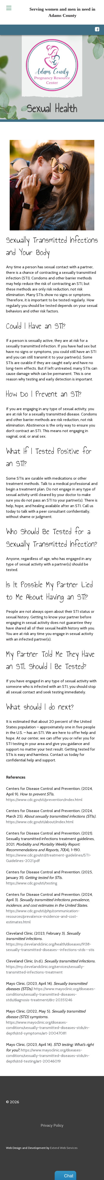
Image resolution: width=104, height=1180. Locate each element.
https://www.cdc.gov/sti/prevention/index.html (44, 799)
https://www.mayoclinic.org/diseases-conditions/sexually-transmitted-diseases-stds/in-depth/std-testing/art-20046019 (47, 1055)
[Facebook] (97, 29)
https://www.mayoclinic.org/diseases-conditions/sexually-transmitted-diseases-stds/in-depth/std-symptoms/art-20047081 (47, 1028)
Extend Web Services (63, 1148)
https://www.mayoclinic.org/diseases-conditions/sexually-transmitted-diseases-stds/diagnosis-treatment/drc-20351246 (50, 994)
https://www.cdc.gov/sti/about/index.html (40, 822)
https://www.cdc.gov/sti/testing (31, 883)
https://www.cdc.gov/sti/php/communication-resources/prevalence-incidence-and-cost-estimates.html (43, 916)
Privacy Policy (52, 1125)
